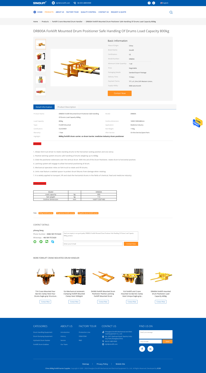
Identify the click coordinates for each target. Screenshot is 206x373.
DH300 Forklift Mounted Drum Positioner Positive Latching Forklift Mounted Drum (103, 293)
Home (39, 12)
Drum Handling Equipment (42, 332)
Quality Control (88, 12)
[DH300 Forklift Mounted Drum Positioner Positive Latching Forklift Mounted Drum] (103, 276)
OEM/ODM (83, 336)
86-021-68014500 (84, 3)
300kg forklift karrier (46, 213)
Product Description (67, 107)
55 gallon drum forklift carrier (88, 213)
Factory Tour (72, 12)
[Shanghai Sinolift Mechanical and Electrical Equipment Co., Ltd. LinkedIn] (154, 3)
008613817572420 (54, 234)
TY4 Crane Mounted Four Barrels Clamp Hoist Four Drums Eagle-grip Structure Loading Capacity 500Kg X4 (45, 295)
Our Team (64, 344)
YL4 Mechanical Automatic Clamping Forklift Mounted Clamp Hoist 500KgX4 (74, 293)
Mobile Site (120, 364)
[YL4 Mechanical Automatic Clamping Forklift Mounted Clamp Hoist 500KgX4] (74, 276)
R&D (80, 340)
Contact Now (120, 93)
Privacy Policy (102, 364)
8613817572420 (50, 237)
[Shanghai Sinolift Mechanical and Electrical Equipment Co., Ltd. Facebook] (150, 3)
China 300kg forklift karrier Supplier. (58, 368)
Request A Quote (118, 12)
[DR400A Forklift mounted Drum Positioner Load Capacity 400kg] (161, 276)
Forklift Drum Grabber (41, 344)
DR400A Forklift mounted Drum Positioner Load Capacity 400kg (161, 293)
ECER (159, 368)
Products (49, 12)
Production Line (84, 332)
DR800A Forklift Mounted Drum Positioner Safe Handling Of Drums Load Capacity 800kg (121, 21)
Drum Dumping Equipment (42, 336)
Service (63, 340)
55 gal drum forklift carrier (65, 213)
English (165, 3)
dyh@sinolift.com (63, 3)
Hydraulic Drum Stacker (41, 340)
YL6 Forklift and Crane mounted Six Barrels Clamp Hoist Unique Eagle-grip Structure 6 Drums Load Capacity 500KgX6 (132, 296)
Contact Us (103, 12)
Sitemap (85, 364)
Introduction (65, 332)
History (63, 336)
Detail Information (44, 107)
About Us (60, 12)
